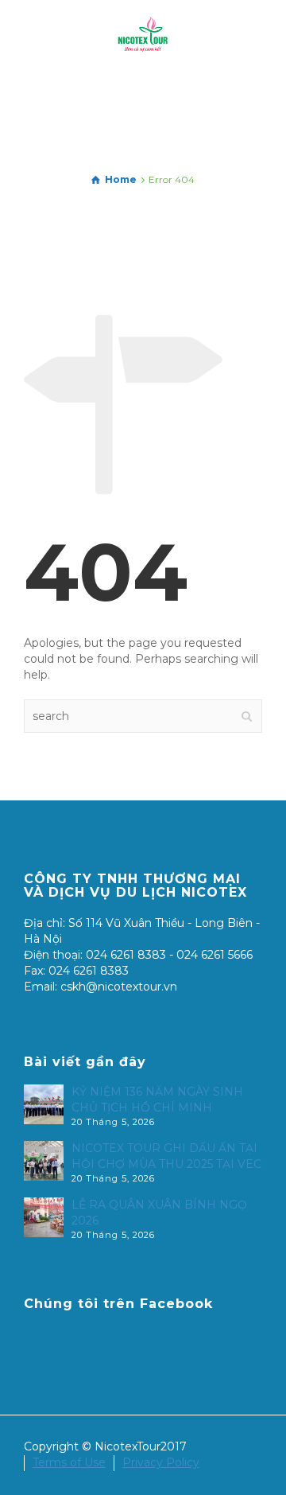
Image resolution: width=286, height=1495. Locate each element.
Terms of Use (69, 1462)
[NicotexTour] (143, 35)
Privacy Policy (160, 1462)
